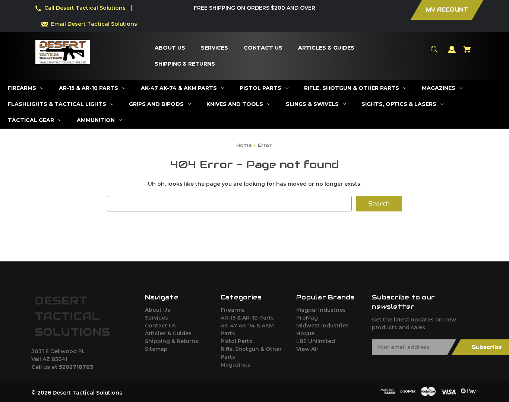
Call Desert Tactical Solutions (85, 7)
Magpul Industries (321, 310)
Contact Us (160, 325)
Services (156, 317)
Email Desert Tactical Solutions (94, 24)
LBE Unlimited (315, 341)
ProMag (307, 317)
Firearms (233, 310)
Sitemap (156, 349)
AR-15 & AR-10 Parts (247, 317)
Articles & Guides (168, 333)
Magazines (235, 364)
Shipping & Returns (171, 341)
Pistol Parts (236, 341)
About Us (157, 310)
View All (307, 349)
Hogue (305, 333)
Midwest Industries (322, 325)
